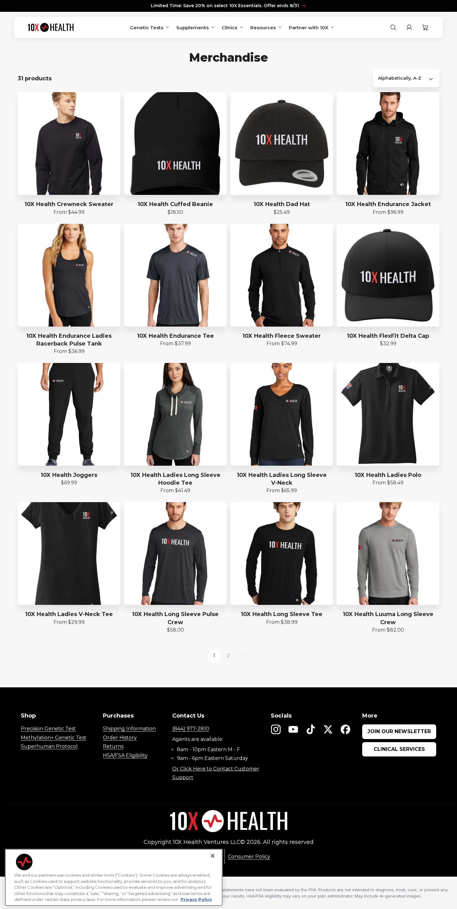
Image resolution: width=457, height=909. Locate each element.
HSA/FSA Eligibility (125, 755)
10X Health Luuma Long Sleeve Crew (388, 618)
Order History (120, 738)
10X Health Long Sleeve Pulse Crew (175, 618)
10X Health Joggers (69, 475)
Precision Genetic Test (48, 729)
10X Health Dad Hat (282, 204)
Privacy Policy (196, 899)
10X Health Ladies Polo (388, 475)
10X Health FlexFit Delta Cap (388, 335)
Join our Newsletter (399, 731)
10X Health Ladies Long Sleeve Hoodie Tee (175, 479)
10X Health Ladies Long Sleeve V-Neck (282, 479)
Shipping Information (129, 729)
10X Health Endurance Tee (175, 335)
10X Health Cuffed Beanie (175, 204)
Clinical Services (399, 749)
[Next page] (242, 655)
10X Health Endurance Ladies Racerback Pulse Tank (69, 339)
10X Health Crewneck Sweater (69, 204)
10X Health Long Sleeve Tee (281, 614)
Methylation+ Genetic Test (53, 738)
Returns (113, 746)
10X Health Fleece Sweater (281, 335)
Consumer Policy (249, 857)
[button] (425, 27)
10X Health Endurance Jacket (388, 204)
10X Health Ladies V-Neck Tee (69, 614)
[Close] (212, 856)
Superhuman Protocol (49, 746)
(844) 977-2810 (190, 729)
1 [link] (214, 655)
